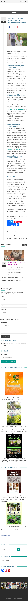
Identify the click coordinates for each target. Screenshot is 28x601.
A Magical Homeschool (21, 238)
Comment (4, 323)
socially (18, 149)
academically (10, 149)
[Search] (18, 549)
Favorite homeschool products (11, 277)
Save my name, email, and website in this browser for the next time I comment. (12, 318)
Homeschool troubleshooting (14, 280)
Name (3, 296)
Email (3, 303)
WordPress (19, 598)
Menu (21, 1)
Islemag (8, 598)
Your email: (4, 354)
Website (3, 309)
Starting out (18, 235)
